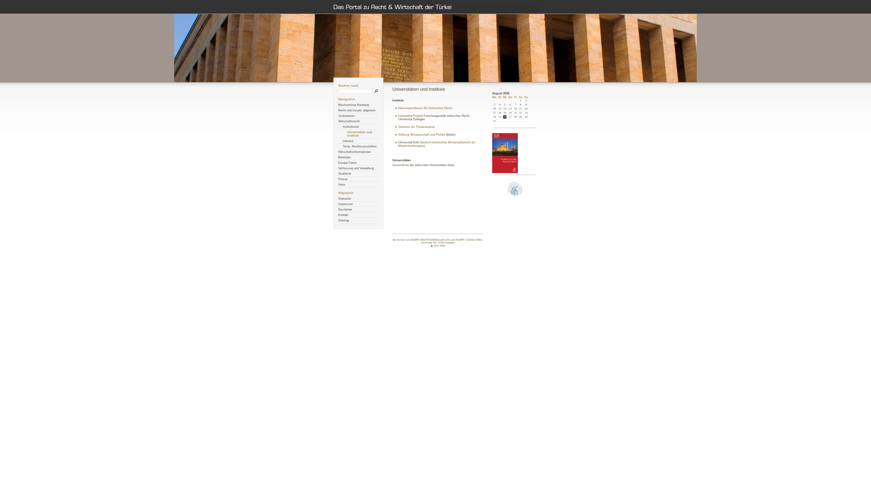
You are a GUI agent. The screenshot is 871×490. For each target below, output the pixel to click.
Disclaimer (345, 209)
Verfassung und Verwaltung (356, 168)
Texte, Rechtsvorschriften (360, 146)
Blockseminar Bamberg (353, 105)
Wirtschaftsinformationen (354, 152)
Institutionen (351, 126)
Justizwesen (346, 116)
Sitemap (343, 220)
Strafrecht (344, 173)
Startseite (344, 198)
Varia (341, 184)
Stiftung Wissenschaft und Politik (421, 134)
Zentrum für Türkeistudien (416, 127)
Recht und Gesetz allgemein (356, 110)
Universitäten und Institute (359, 133)
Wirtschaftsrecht (349, 121)
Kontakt (343, 215)
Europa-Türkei (347, 162)
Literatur (348, 141)
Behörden (344, 157)
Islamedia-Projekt (410, 116)
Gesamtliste (400, 165)
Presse (342, 179)
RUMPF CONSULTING (469, 239)
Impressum (345, 204)
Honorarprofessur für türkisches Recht (425, 108)
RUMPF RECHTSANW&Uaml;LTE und (433, 239)
